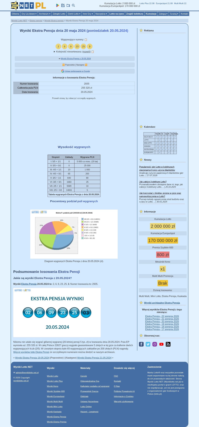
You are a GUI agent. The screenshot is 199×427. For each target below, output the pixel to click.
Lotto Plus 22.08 (143, 3)
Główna (15, 13)
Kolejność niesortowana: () (75, 51)
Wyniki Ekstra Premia (56, 422)
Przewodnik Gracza (89, 391)
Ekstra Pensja (29, 284)
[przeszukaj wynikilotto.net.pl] (72, 6)
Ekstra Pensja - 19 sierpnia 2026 (162, 324)
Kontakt (184, 13)
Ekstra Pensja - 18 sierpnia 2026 (162, 326)
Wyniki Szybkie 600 (56, 391)
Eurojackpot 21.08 (160, 3)
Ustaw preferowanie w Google (77, 71)
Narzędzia (101, 13)
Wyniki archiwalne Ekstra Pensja (162, 303)
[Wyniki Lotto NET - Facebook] (141, 344)
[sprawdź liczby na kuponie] (62, 6)
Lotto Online (86, 406)
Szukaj (174, 13)
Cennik (83, 376)
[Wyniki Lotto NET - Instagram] (155, 344)
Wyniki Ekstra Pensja (56, 417)
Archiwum (44, 13)
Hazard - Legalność (89, 411)
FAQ (116, 376)
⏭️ (86, 65)
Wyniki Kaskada (54, 411)
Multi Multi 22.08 (178, 3)
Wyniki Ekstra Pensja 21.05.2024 (94, 358)
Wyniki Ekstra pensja (54, 20)
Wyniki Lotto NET (19, 20)
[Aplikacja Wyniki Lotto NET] (57, 6)
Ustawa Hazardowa (89, 401)
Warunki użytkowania (123, 401)
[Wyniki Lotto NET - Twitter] (148, 344)
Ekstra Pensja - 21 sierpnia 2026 (162, 319)
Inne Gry (88, 13)
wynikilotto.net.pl (21, 381)
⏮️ (63, 65)
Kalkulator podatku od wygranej (94, 386)
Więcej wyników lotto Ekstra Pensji (31, 352)
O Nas (117, 386)
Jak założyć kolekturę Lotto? (153, 181)
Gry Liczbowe (29, 13)
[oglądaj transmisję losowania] (67, 6)
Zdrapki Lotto (59, 13)
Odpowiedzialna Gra (89, 381)
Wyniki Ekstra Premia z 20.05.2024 (76, 59)
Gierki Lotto (74, 13)
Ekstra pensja (36, 20)
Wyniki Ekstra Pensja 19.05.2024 (32, 358)
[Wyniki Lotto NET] (28, 9)
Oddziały (84, 396)
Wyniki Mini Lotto (54, 406)
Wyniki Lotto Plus (55, 381)
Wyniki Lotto (52, 376)
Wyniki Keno (52, 386)
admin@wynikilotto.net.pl (27, 372)
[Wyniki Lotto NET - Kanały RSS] (168, 344)
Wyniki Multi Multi (55, 401)
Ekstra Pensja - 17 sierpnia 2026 (162, 329)
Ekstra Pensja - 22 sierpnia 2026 (162, 316)
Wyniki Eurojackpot (55, 396)
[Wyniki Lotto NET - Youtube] (161, 344)
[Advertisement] (74, 122)
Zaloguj (163, 13)
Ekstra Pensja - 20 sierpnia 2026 (162, 321)
